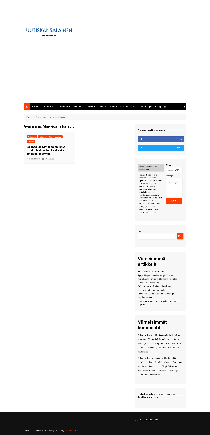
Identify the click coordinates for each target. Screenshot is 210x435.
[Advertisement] (105, 82)
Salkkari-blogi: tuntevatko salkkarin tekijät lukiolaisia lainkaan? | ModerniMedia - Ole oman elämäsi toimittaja (160, 362)
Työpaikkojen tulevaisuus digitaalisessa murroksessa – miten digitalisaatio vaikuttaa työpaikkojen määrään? (157, 279)
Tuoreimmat (64, 106)
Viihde (112, 106)
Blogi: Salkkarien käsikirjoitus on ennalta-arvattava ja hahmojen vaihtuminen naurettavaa (160, 347)
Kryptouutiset (126, 106)
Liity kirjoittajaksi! (145, 106)
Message (169, 176)
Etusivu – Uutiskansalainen (44, 106)
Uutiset (89, 106)
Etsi (139, 231)
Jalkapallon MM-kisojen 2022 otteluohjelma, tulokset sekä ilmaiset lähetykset (46, 150)
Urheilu (101, 106)
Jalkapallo (32, 137)
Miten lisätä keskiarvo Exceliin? (152, 271)
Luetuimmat (78, 106)
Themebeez (71, 430)
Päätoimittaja (34, 159)
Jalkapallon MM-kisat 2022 (50, 137)
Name (168, 165)
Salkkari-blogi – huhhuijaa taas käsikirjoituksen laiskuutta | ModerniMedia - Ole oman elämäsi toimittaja (159, 339)
